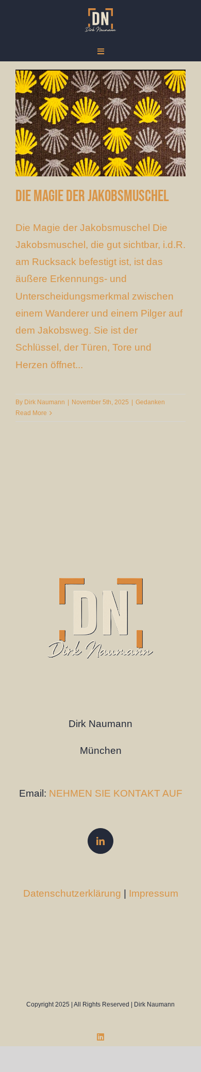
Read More (31, 413)
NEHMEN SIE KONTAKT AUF (115, 793)
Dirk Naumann (44, 402)
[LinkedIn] (100, 841)
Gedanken (150, 402)
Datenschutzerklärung (72, 893)
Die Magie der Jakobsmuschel (92, 196)
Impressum (153, 893)
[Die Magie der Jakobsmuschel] (100, 123)
